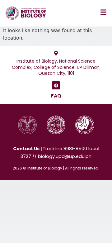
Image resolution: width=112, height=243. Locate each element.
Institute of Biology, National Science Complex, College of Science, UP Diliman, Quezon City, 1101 (56, 67)
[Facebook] (56, 85)
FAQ (56, 95)
